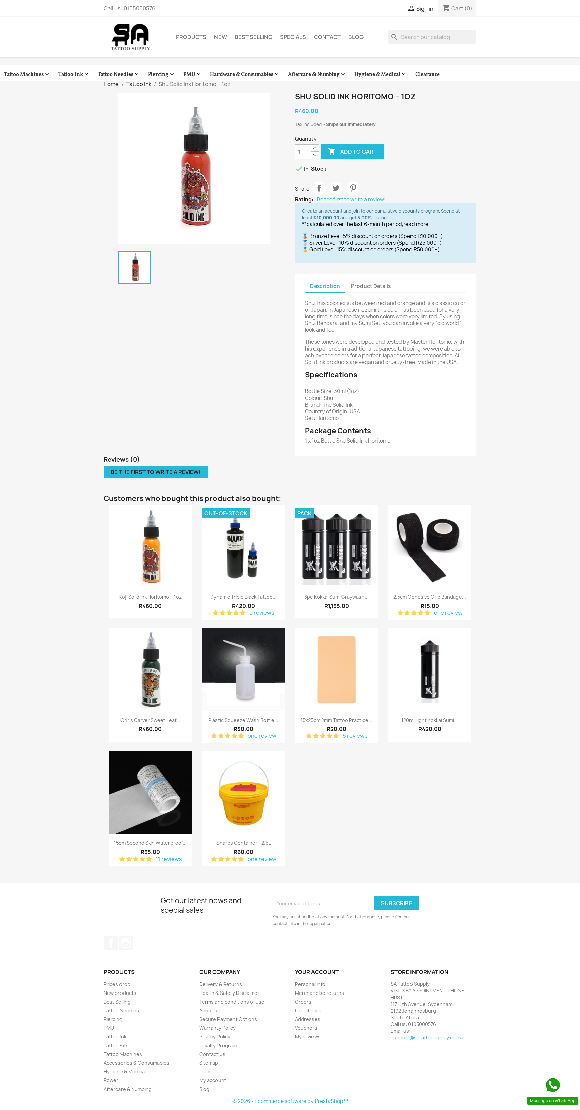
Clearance (427, 74)
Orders (303, 1002)
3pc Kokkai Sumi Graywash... (336, 597)
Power (111, 1080)
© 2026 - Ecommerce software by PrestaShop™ (290, 1101)
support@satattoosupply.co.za (427, 1037)
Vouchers (306, 1028)
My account (212, 1080)
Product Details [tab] (371, 286)
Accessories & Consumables (137, 1063)
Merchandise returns (319, 993)
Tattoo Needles (119, 74)
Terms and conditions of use (231, 1002)
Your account (317, 972)
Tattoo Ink (74, 74)
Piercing (161, 74)
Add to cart (352, 151)
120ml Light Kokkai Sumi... (429, 720)
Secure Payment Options (228, 1019)
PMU (192, 74)
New (220, 37)
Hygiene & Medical (380, 74)
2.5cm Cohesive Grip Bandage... (429, 597)
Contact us (212, 1054)
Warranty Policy (217, 1028)
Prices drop (117, 984)
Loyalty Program (218, 1045)
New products (120, 993)
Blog (356, 37)
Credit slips (308, 1010)
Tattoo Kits (116, 1045)
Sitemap (208, 1063)
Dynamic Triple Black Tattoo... (243, 597)
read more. (416, 224)
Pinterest (353, 188)
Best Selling (253, 37)
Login (205, 1071)
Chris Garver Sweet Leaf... (150, 720)
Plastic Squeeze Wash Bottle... (243, 720)
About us (209, 1010)
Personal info (310, 984)
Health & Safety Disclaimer (229, 993)
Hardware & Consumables (245, 74)
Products (191, 37)
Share (319, 188)
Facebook (111, 943)
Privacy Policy (214, 1036)
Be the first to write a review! (351, 199)
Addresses (307, 1019)
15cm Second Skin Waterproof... (150, 843)
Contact (327, 37)
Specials (293, 37)
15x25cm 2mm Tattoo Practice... (336, 720)
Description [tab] (325, 286)
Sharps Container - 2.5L (243, 843)
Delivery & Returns (220, 984)
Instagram (126, 943)
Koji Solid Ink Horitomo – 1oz (150, 597)
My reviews (308, 1036)
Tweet (336, 188)
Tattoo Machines (27, 74)
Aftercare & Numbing (317, 74)
